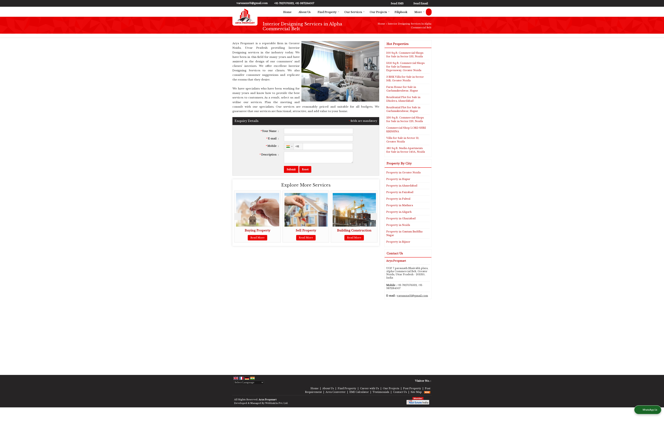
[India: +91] (289, 146)
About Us (305, 12)
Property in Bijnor (398, 241)
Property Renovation (366, 230)
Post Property (412, 388)
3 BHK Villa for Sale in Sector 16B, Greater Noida (405, 78)
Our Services (353, 12)
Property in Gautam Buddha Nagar (404, 233)
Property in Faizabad (399, 192)
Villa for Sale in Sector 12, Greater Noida (402, 139)
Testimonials (381, 392)
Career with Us (369, 388)
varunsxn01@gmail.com (252, 3)
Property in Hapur (398, 179)
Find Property (327, 12)
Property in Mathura (399, 205)
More (418, 12)
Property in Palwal (398, 198)
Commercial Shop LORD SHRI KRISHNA (406, 129)
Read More (269, 237)
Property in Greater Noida (403, 172)
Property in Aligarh (399, 211)
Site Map (416, 392)
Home (287, 12)
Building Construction (318, 230)
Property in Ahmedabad (401, 185)
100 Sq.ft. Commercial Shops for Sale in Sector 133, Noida (404, 54)
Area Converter (336, 392)
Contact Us (400, 392)
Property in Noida (398, 225)
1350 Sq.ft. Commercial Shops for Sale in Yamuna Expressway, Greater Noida (405, 66)
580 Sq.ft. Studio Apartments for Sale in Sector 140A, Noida (405, 150)
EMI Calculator (359, 392)
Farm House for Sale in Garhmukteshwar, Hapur (402, 88)
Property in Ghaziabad (401, 218)
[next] (374, 216)
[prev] (237, 216)
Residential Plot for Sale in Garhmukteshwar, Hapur (403, 109)
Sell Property (269, 230)
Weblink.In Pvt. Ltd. (276, 403)
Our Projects (378, 12)
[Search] (429, 12)
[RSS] (427, 392)
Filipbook (401, 12)
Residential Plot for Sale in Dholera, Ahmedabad (403, 99)
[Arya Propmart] (245, 16)
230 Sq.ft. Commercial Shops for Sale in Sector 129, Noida (405, 119)
